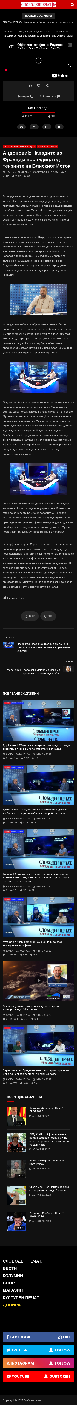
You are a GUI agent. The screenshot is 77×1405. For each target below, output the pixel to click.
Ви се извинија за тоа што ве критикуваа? (46, 1162)
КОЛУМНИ (13, 1276)
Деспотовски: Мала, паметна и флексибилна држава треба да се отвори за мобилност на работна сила (35, 811)
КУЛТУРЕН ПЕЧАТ (21, 1298)
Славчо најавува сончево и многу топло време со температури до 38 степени (33, 1008)
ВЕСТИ (10, 1268)
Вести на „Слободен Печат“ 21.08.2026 (46, 1109)
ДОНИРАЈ (13, 1305)
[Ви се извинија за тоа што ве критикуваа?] (16, 1169)
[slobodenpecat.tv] (38, 4)
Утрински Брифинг (48, 146)
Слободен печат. (22, 1261)
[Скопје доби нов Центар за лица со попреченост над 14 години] (16, 1195)
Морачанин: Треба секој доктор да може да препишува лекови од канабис (33, 671)
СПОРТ (10, 1283)
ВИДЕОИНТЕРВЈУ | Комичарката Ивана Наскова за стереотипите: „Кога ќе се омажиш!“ (38, 22)
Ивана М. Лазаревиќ (18, 172)
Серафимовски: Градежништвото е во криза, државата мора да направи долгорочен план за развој (36, 1072)
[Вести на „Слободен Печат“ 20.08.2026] (16, 1221)
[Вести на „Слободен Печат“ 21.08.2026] (16, 1116)
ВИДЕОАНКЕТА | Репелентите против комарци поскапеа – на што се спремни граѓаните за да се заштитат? (49, 1139)
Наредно (68, 661)
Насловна (8, 31)
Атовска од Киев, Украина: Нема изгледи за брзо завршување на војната (32, 943)
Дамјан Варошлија (18, 754)
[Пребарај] (72, 4)
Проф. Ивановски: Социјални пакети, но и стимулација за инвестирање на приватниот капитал (44, 647)
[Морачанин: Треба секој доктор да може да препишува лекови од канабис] (68, 671)
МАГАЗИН (13, 1290)
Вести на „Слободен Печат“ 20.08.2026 (46, 1215)
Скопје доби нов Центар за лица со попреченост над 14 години (49, 1188)
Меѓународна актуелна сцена (34, 31)
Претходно (9, 637)
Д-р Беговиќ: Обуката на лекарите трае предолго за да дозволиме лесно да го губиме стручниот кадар (36, 747)
